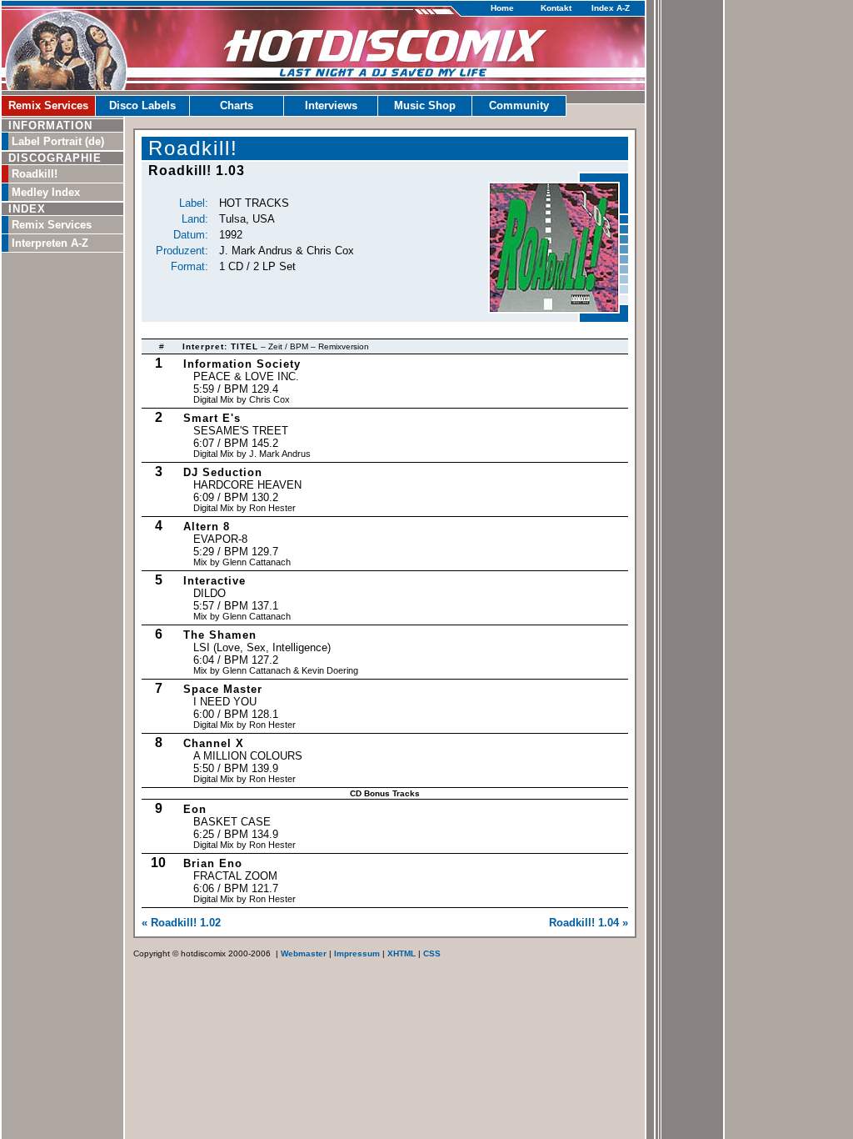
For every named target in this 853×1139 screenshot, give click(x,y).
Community (519, 105)
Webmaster (304, 953)
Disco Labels (142, 105)
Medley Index (46, 192)
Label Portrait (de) (58, 141)
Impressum (357, 953)
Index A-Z (610, 8)
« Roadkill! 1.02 (181, 922)
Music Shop (425, 105)
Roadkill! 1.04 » (588, 922)
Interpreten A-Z (50, 243)
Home (502, 8)
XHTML (401, 953)
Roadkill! (34, 174)
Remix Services (48, 105)
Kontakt (556, 8)
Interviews (331, 105)
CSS (432, 953)
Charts (236, 105)
